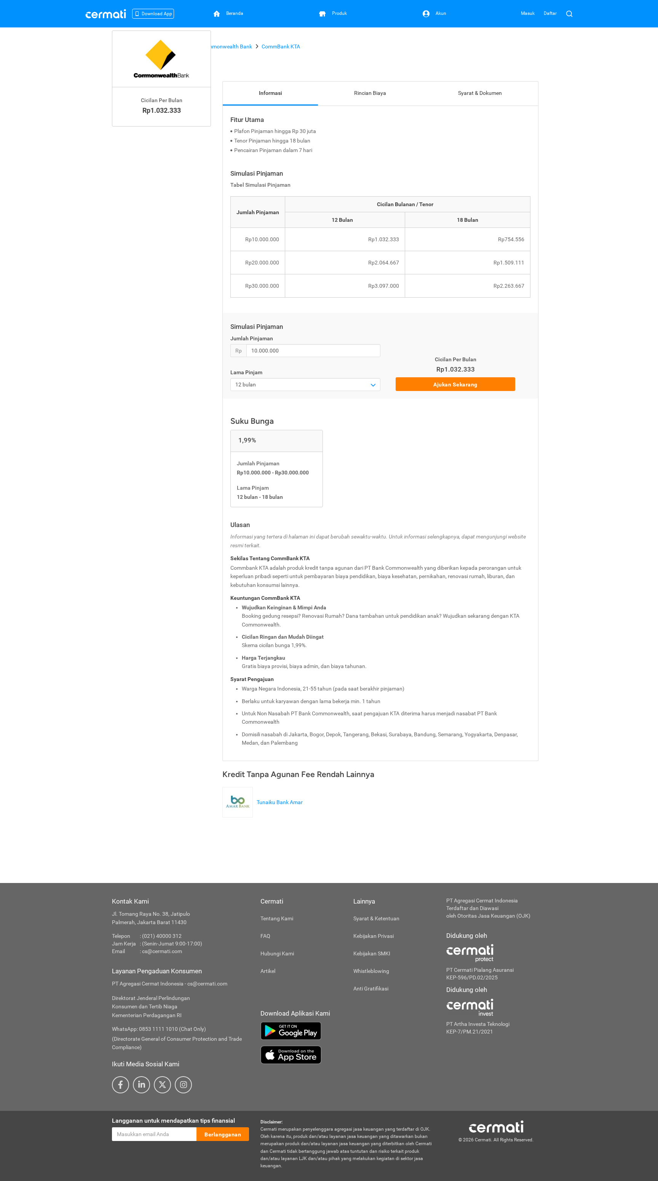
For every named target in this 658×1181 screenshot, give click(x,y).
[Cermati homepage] (496, 1126)
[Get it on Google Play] (347, 1031)
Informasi (270, 93)
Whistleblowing (371, 971)
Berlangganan (222, 1134)
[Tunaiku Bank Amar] (264, 814)
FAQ (265, 936)
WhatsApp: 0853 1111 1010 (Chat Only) (159, 1029)
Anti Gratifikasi (370, 989)
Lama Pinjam (246, 372)
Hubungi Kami (277, 953)
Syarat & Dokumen (480, 93)
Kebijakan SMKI (371, 953)
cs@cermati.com (162, 951)
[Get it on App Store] (347, 1055)
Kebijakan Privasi (373, 936)
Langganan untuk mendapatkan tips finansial (173, 1120)
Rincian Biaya (370, 93)
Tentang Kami (276, 918)
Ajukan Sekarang (455, 384)
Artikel (267, 971)
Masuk (528, 13)
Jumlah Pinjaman (251, 338)
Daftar (550, 13)
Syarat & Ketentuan (376, 918)
